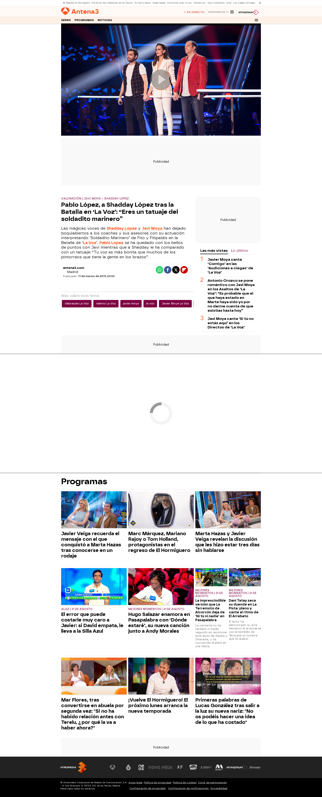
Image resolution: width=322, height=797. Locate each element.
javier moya (131, 303)
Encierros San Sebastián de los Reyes (112, 3)
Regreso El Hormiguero (78, 3)
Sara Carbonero (216, 3)
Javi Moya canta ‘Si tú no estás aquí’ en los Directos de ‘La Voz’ (231, 323)
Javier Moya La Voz (175, 303)
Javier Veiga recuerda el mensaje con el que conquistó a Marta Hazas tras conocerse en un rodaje (91, 545)
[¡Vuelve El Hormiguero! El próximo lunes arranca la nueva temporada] (161, 676)
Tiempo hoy (199, 3)
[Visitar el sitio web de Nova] (154, 767)
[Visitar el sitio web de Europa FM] (206, 767)
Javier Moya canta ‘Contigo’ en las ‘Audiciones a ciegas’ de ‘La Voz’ (230, 265)
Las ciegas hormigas (244, 3)
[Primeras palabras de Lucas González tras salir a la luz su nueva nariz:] (228, 676)
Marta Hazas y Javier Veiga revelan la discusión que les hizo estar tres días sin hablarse (227, 542)
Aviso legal (135, 782)
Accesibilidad (218, 788)
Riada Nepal (159, 3)
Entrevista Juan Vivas (179, 3)
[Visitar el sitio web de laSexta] (128, 767)
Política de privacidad (157, 782)
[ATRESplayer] (248, 12)
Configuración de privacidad (147, 788)
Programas (84, 20)
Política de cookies (185, 782)
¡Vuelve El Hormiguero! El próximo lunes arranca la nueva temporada (158, 705)
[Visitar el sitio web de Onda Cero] (193, 767)
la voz (150, 303)
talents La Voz (106, 303)
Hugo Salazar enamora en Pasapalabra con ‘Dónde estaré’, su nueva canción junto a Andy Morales (159, 622)
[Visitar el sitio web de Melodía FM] (219, 767)
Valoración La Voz (77, 303)
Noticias (105, 20)
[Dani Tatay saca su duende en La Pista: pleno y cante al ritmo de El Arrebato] (245, 577)
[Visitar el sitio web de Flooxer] (255, 767)
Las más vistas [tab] (214, 250)
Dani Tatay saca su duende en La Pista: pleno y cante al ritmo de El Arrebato (243, 608)
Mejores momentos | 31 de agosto (156, 609)
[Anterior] (63, 3)
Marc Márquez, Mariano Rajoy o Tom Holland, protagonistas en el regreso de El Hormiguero (159, 542)
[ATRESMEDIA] (73, 767)
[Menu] (256, 20)
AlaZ (229, 3)
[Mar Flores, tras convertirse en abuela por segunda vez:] (94, 676)
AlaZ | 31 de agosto (76, 609)
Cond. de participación (212, 782)
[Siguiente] (259, 3)
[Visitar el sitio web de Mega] (167, 767)
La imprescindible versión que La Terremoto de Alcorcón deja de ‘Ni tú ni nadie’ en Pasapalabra (210, 610)
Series (66, 20)
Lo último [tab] (239, 250)
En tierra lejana (143, 3)
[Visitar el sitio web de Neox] (141, 767)
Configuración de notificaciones (188, 788)
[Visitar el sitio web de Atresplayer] (237, 767)
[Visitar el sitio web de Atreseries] (180, 767)
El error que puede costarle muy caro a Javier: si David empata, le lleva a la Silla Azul (92, 622)
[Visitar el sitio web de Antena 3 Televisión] (115, 767)
